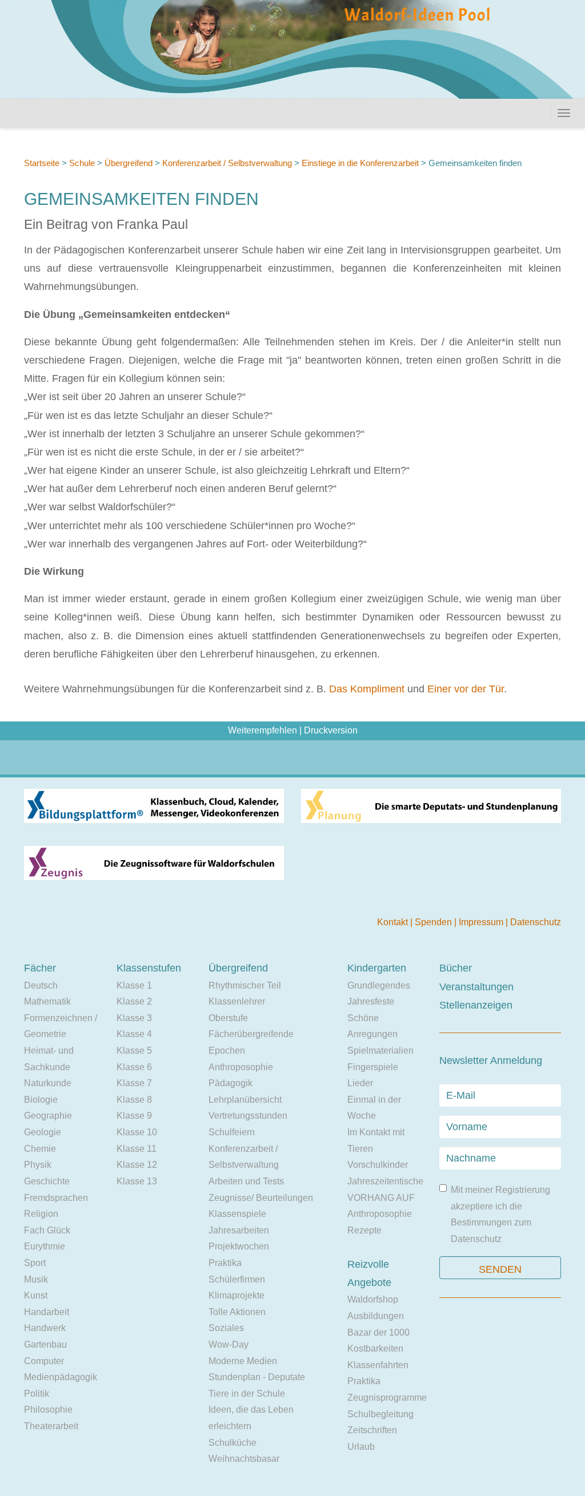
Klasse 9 (134, 1115)
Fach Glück (47, 1230)
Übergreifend (129, 163)
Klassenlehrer (237, 1001)
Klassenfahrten (377, 1365)
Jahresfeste (370, 1001)
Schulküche (233, 1442)
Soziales (226, 1328)
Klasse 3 (134, 1018)
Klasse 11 (137, 1149)
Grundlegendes (378, 985)
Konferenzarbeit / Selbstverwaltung (227, 163)
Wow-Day (229, 1344)
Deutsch (41, 985)
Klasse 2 (134, 1001)
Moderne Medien (243, 1361)
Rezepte (364, 1230)
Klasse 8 (134, 1099)
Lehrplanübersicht (245, 1099)
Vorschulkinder (377, 1165)
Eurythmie (44, 1246)
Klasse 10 (137, 1132)
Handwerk (45, 1328)
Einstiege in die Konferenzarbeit (360, 163)
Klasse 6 (134, 1067)
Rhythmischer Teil (245, 985)
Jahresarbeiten (239, 1230)
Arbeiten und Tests (246, 1181)
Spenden (434, 922)
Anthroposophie (241, 1067)
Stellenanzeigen (475, 1005)
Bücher (455, 968)
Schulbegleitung (380, 1414)
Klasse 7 (134, 1083)
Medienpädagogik (60, 1377)
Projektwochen (239, 1246)
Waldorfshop (372, 1299)
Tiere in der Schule (247, 1393)
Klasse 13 (137, 1181)
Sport (35, 1263)
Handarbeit (46, 1312)
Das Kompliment (368, 689)
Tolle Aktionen (237, 1312)
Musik (36, 1279)
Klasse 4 (134, 1034)
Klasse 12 (137, 1165)
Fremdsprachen (56, 1198)
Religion (41, 1214)
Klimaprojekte (237, 1295)
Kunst (35, 1295)
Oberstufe (228, 1018)
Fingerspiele (372, 1067)
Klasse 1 (134, 985)
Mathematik (47, 1001)
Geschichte (47, 1181)
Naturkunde (47, 1083)
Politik (36, 1393)
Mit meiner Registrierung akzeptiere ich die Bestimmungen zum (500, 1214)
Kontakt (393, 922)
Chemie (40, 1149)
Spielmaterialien (380, 1050)
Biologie (41, 1099)
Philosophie (48, 1409)
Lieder (360, 1083)
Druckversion (331, 730)
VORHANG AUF (381, 1198)
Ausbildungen (375, 1316)
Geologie (42, 1132)
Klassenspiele (237, 1214)
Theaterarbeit (51, 1426)
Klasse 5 (134, 1050)
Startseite (41, 163)
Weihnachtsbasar (244, 1458)
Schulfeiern (232, 1132)
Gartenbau (45, 1344)
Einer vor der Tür (465, 689)
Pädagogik (231, 1083)
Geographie (48, 1115)
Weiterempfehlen (262, 730)
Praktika (225, 1263)
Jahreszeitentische (385, 1181)
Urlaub (361, 1446)
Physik (37, 1165)
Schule (82, 163)
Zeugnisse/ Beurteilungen (261, 1198)
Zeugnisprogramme (387, 1397)
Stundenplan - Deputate (257, 1377)
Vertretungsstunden (248, 1115)
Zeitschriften (372, 1430)
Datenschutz (535, 922)
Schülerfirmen (237, 1279)
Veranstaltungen (476, 987)
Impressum (482, 922)
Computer (44, 1361)
